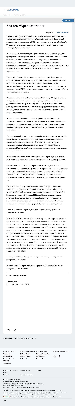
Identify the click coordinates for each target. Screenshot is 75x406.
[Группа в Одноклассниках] (59, 357)
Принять (68, 20)
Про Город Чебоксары (9, 351)
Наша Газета (6, 354)
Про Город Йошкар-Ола (42, 354)
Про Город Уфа (40, 356)
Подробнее (55, 394)
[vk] (9, 330)
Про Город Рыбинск (25, 356)
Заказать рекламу (19, 15)
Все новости (7, 15)
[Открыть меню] (4, 10)
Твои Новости (7, 363)
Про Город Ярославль (42, 351)
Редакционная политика (27, 374)
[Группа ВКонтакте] (54, 357)
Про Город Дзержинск (26, 359)
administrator (63, 32)
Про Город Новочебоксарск (27, 351)
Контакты (6, 374)
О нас (39, 370)
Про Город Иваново (25, 354)
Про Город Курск (7, 356)
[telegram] (15, 330)
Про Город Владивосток (42, 359)
